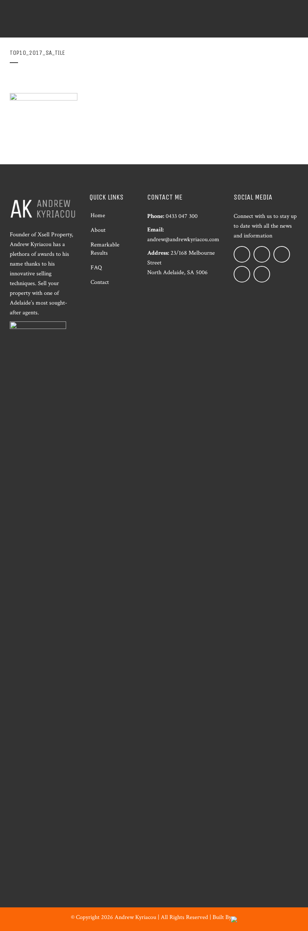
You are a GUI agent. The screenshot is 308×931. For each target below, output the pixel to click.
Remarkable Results (105, 249)
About (98, 230)
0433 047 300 (182, 216)
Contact (100, 282)
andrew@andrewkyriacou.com (183, 239)
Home (98, 215)
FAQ (96, 268)
